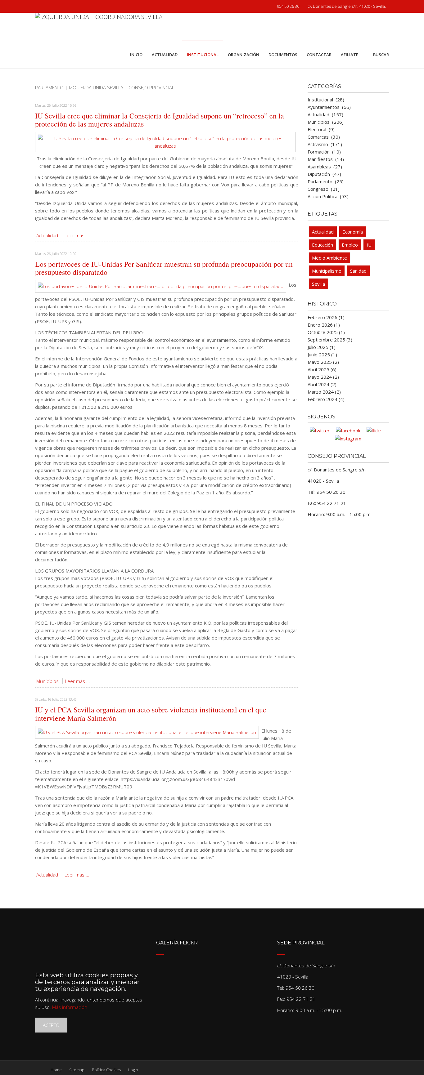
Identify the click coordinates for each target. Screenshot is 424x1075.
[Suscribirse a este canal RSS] (293, 94)
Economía (352, 232)
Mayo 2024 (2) (323, 377)
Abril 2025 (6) (322, 369)
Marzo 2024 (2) (324, 392)
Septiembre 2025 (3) (330, 340)
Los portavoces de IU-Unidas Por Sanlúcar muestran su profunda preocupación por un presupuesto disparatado (164, 268)
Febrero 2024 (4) (326, 399)
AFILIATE (349, 54)
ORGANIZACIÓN (243, 54)
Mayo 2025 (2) (323, 362)
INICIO (136, 54)
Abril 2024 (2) (322, 384)
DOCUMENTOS (282, 54)
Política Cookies (106, 1070)
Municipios (47, 681)
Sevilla (318, 284)
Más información (69, 1007)
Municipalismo (326, 271)
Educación (322, 245)
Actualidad (47, 235)
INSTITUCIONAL (203, 54)
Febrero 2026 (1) (326, 317)
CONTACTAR (319, 54)
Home (56, 1070)
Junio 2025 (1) (322, 354)
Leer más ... (77, 235)
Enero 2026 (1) (324, 325)
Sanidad (358, 271)
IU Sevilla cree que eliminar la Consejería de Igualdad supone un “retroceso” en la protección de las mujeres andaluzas (159, 120)
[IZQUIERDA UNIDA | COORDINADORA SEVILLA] (98, 27)
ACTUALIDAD (165, 54)
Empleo (350, 245)
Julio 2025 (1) (322, 347)
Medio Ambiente (329, 258)
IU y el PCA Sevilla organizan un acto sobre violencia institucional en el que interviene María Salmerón (150, 714)
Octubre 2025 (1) (326, 332)
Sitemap (76, 1070)
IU (369, 245)
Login (133, 1070)
